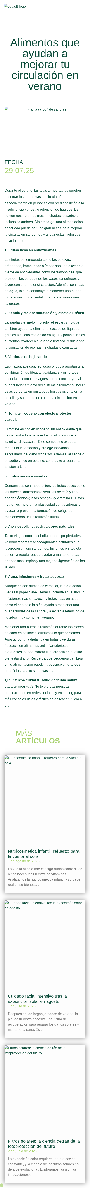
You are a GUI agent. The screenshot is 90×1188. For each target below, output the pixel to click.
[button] (82, 9)
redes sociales (43, 693)
